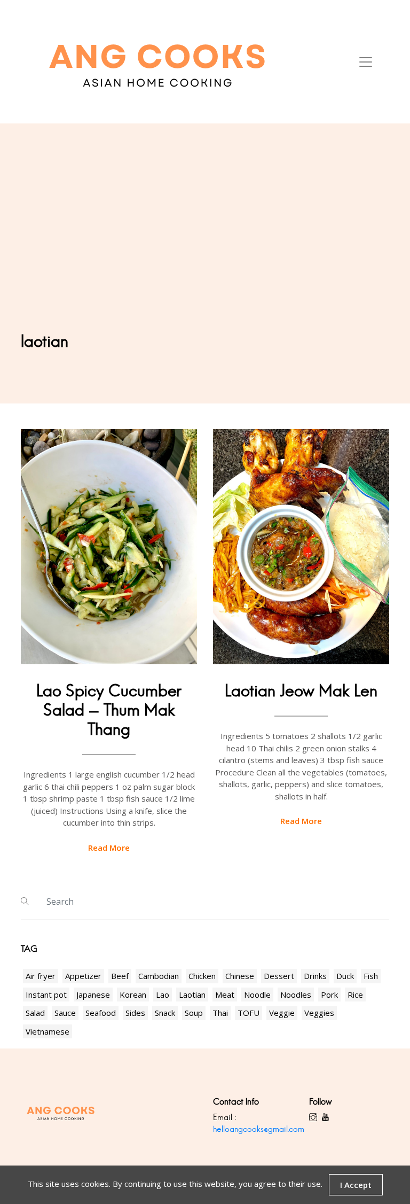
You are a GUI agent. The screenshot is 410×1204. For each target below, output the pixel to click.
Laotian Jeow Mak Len (301, 691)
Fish (371, 975)
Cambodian (158, 975)
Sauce (65, 1012)
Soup (194, 1012)
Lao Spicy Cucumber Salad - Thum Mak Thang (109, 710)
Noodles (295, 994)
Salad (35, 1012)
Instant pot (46, 994)
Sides (135, 1012)
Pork (329, 994)
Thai (220, 1012)
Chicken (202, 975)
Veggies (319, 1012)
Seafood (100, 1012)
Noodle (257, 994)
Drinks (315, 975)
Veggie (282, 1012)
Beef (120, 975)
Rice (355, 994)
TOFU (248, 1012)
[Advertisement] (205, 252)
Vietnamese (47, 1031)
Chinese (239, 975)
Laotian (192, 994)
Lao (162, 994)
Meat (224, 994)
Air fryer (41, 975)
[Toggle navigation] (365, 62)
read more (109, 847)
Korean (133, 994)
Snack (165, 1012)
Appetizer (83, 975)
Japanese (93, 994)
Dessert (279, 975)
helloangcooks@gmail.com (258, 1129)
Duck (345, 975)
